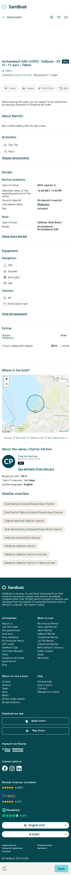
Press (5, 654)
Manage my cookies (48, 691)
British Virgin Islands (13, 698)
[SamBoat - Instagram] (12, 768)
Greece (6, 685)
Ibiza (4, 691)
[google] (9, 796)
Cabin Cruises (45, 651)
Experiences (9, 661)
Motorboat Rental (47, 623)
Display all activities (15, 158)
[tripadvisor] (11, 810)
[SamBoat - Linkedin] (19, 768)
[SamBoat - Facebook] (5, 768)
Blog (4, 664)
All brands (43, 657)
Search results (14, 16)
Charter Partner (23, 75)
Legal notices (9, 845)
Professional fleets (13, 640)
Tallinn (8, 70)
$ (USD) (34, 834)
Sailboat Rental (46, 633)
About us (7, 623)
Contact (42, 688)
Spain (5, 688)
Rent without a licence (50, 647)
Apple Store (38, 720)
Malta (5, 695)
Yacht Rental (44, 630)
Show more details (14, 236)
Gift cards (8, 644)
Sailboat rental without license (22, 537)
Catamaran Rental (47, 637)
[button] (6, 379)
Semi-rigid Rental (47, 626)
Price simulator (10, 637)
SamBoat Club (10, 647)
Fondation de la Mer (13, 657)
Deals (40, 654)
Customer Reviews (12, 651)
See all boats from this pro (36, 469)
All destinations (11, 702)
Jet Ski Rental (45, 640)
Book (61, 869)
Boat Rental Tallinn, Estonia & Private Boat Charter (34, 512)
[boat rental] (14, 7)
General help (44, 681)
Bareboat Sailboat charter (20, 545)
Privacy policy (44, 845)
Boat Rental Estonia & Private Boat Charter (30, 503)
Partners (42, 848)
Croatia (6, 681)
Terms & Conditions (12, 848)
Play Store (38, 730)
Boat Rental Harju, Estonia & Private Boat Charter (33, 529)
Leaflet (65, 431)
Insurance (7, 633)
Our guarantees (11, 630)
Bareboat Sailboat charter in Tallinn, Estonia (30, 562)
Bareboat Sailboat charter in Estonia (26, 554)
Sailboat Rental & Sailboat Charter (24, 520)
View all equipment (14, 314)
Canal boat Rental (47, 644)
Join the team (10, 626)
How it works (45, 685)
